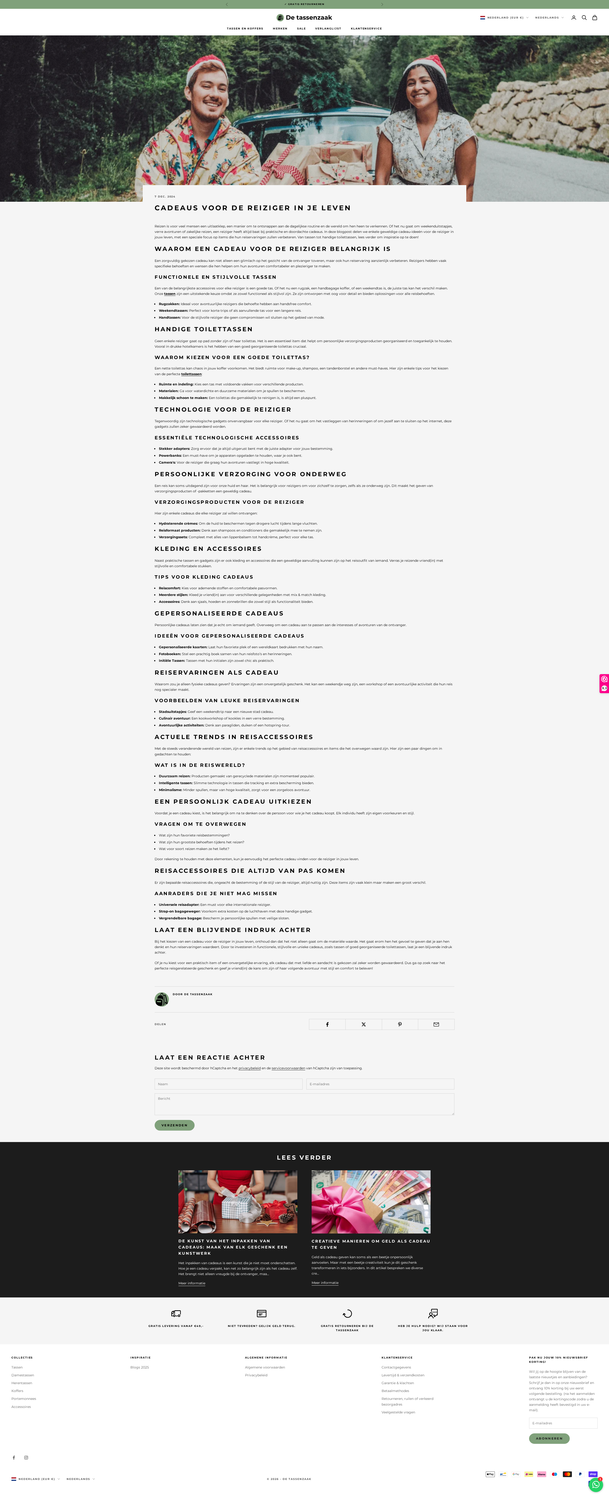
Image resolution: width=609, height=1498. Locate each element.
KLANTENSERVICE (366, 28)
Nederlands (547, 17)
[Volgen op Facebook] (13, 1457)
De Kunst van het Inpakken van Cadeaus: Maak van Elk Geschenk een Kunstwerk (233, 1247)
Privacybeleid (256, 1375)
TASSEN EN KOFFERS (245, 28)
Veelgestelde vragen (398, 1412)
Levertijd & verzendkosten (403, 1375)
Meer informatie (191, 1283)
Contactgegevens (396, 1367)
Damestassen (22, 1375)
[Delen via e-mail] (436, 1024)
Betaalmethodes (395, 1391)
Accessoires (21, 1407)
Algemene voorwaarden (265, 1367)
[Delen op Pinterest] (400, 1024)
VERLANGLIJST (328, 28)
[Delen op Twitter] (364, 1024)
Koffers (17, 1391)
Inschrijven (556, 1477)
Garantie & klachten (398, 1383)
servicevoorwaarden (288, 1068)
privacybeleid (250, 1068)
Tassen (17, 1367)
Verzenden (175, 1125)
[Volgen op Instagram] (26, 1457)
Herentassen (21, 1383)
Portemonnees (23, 1399)
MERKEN (280, 28)
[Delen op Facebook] (327, 1024)
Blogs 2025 (139, 1367)
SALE (301, 28)
